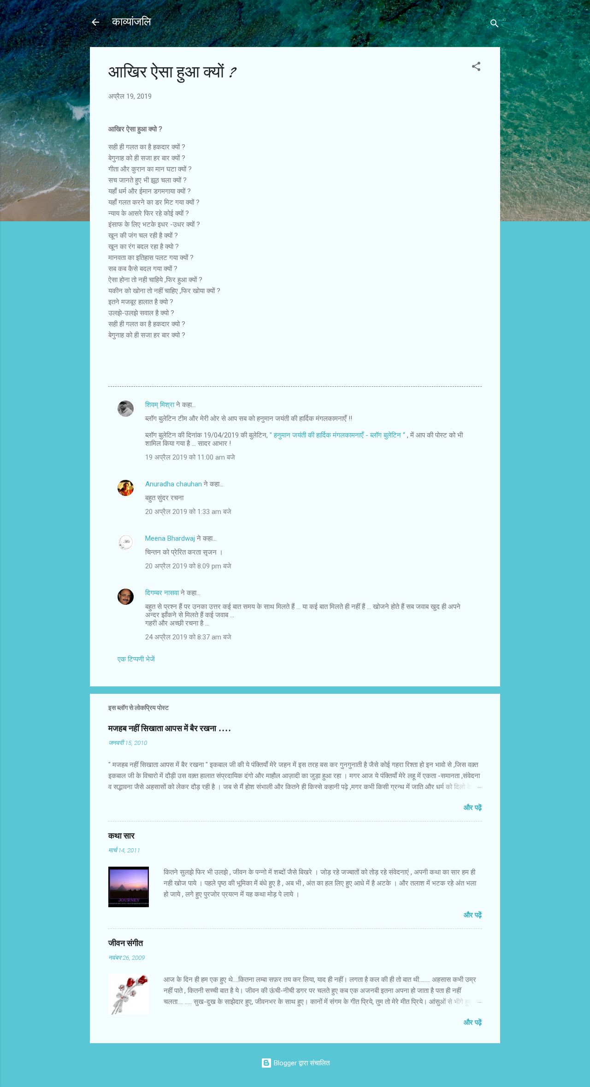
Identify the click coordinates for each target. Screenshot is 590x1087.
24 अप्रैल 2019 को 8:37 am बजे (188, 637)
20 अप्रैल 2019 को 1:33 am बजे (188, 512)
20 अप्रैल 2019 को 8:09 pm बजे (188, 566)
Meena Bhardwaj (170, 538)
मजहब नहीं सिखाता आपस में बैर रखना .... (169, 728)
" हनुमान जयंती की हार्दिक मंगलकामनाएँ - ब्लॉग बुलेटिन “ (338, 435)
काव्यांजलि (131, 22)
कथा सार (121, 836)
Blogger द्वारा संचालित (301, 1063)
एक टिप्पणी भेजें (136, 659)
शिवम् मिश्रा (159, 405)
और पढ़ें (473, 807)
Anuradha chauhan (173, 484)
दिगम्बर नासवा (162, 593)
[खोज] (494, 25)
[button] (476, 68)
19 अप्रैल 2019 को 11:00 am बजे (190, 457)
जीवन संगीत (125, 943)
